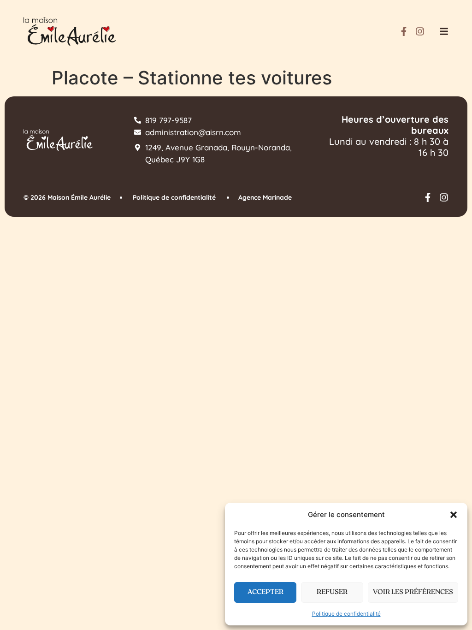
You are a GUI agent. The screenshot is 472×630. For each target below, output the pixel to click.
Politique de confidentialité (346, 613)
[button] (453, 514)
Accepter (265, 592)
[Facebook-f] (403, 31)
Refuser (332, 592)
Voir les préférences (413, 592)
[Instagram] (420, 31)
